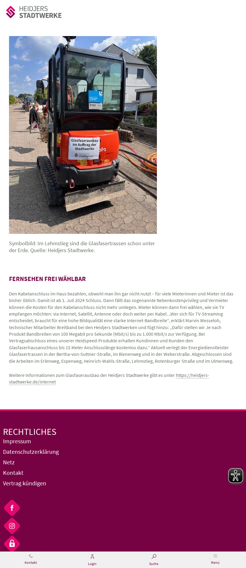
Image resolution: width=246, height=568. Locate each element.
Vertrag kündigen (24, 483)
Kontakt (13, 472)
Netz (9, 462)
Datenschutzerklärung (31, 451)
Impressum (17, 441)
